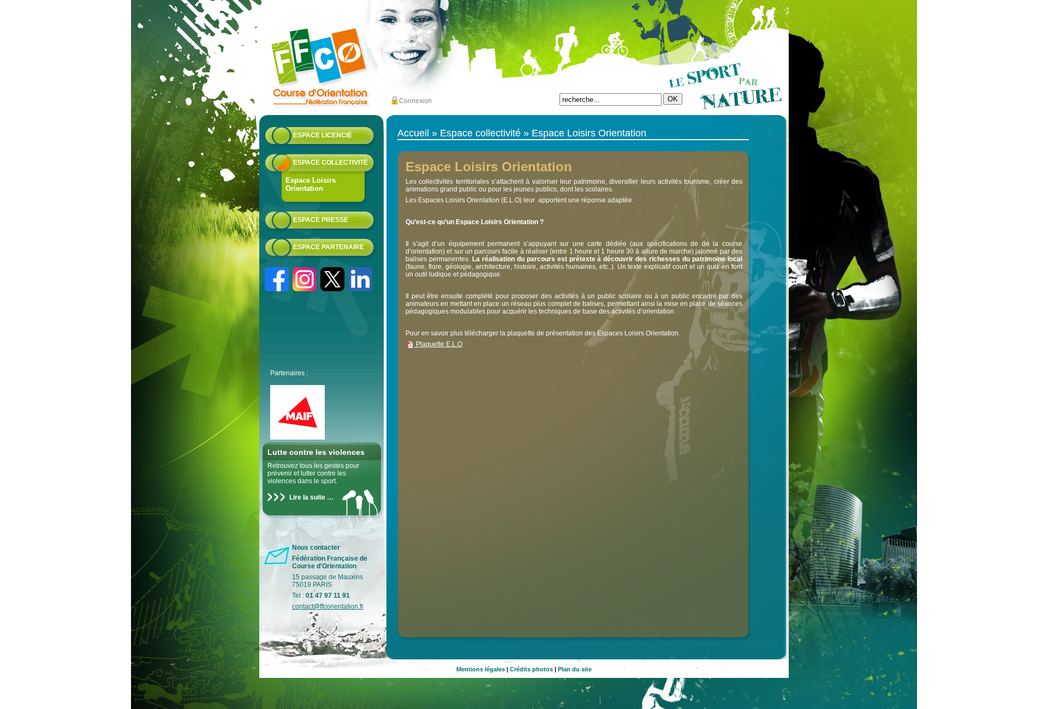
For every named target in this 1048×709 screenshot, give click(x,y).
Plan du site (575, 669)
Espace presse (320, 220)
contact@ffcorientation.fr (328, 606)
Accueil (413, 133)
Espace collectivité (330, 162)
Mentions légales (480, 669)
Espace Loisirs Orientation (310, 184)
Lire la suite (307, 497)
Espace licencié (322, 135)
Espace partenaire (328, 247)
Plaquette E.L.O (438, 344)
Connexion (415, 101)
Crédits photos (531, 669)
